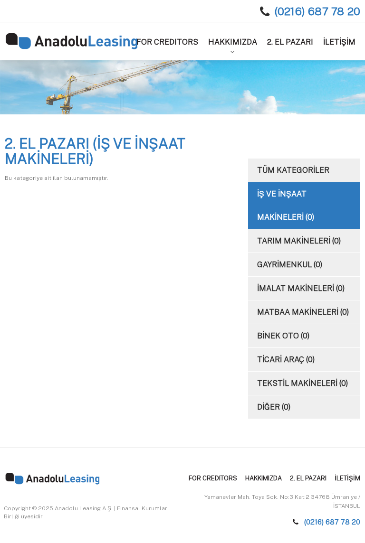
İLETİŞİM (339, 42)
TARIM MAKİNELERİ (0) (299, 240)
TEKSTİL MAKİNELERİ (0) (302, 383)
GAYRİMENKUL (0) (289, 264)
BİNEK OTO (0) (283, 335)
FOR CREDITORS (167, 42)
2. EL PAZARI (290, 42)
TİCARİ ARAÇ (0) (286, 359)
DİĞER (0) (273, 407)
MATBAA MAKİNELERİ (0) (303, 312)
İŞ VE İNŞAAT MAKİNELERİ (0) (285, 205)
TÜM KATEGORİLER (293, 170)
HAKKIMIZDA (232, 42)
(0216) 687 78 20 (317, 11)
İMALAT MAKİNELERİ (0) (301, 288)
